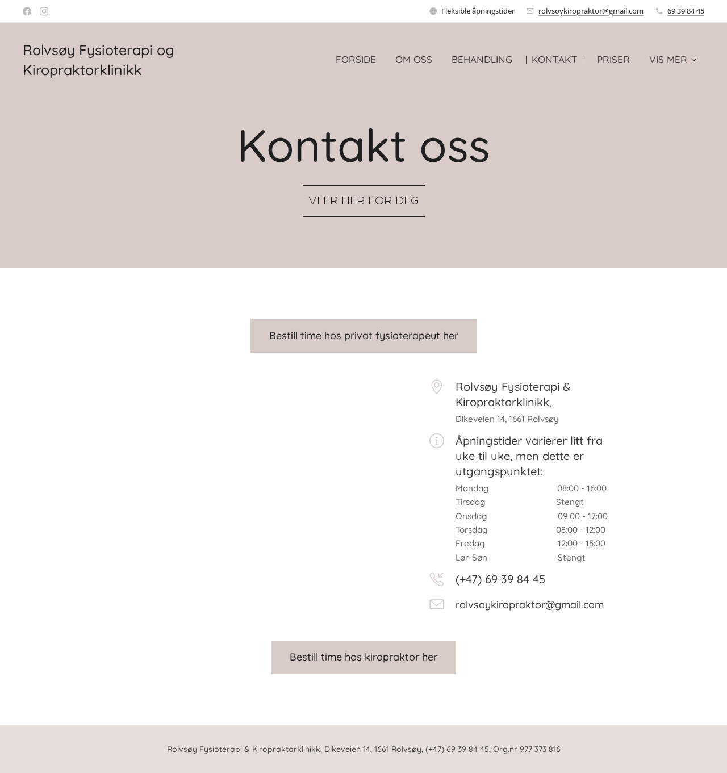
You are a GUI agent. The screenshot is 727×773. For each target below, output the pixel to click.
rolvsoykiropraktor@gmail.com (591, 11)
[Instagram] (44, 11)
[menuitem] (356, 59)
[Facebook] (27, 11)
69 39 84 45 (685, 11)
